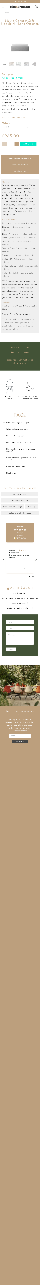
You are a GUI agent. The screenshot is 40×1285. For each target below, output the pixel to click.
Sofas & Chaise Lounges (20, 513)
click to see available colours (23, 223)
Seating (31, 507)
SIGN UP (20, 742)
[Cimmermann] (20, 6)
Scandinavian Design (12, 507)
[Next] (26, 58)
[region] (20, 559)
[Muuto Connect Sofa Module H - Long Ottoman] (20, 41)
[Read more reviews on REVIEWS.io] (20, 538)
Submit (11, 649)
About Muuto (19, 494)
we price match (20, 1)
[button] (4, 559)
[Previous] (14, 58)
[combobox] (16, 127)
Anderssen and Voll (19, 500)
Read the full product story (13, 117)
